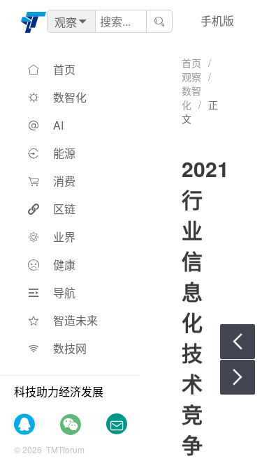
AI (58, 125)
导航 (64, 292)
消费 (64, 181)
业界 (64, 237)
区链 (64, 209)
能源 (64, 153)
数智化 (70, 97)
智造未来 (75, 320)
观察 (191, 77)
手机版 (217, 21)
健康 (64, 265)
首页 (64, 69)
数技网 (70, 348)
